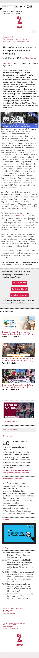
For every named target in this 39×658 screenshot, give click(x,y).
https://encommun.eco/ (19, 216)
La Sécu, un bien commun (15, 483)
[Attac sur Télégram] (1, 9)
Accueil (6, 37)
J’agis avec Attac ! (10, 430)
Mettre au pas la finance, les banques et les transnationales (16, 459)
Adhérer (18, 11)
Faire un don (8, 11)
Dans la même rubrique (12, 479)
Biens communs (20, 64)
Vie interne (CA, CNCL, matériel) (12, 608)
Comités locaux (7, 612)
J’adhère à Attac (11, 421)
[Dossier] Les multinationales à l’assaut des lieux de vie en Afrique (18, 333)
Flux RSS (5, 621)
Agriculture (8, 66)
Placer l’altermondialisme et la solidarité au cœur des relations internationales (17, 465)
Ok (16, 6)
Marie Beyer (25, 589)
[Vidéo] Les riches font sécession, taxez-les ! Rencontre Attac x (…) (17, 360)
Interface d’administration (10, 628)
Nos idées (16, 37)
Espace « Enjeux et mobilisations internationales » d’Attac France (20, 577)
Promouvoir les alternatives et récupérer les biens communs (16, 472)
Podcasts (6, 520)
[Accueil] (19, 22)
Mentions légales (8, 626)
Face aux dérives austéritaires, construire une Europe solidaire (17, 453)
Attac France (30, 58)
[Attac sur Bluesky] (21, 6)
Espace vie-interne (12, 14)
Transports (33, 64)
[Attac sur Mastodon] (31, 6)
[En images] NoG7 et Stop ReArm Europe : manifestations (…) (17, 386)
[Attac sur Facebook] (24, 6)
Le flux (5, 548)
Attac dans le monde (9, 613)
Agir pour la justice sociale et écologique (16, 443)
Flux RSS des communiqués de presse (14, 623)
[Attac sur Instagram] (28, 6)
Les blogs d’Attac (8, 610)
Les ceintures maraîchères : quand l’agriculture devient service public (19, 586)
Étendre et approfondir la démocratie (14, 448)
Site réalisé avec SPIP (9, 625)
